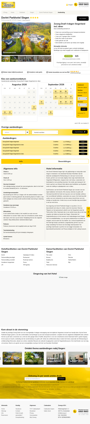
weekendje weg (43, 382)
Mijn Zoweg (33, 417)
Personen (80, 102)
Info (2, 413)
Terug (5, 12)
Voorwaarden (33, 415)
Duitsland (22, 12)
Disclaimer (33, 411)
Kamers (80, 95)
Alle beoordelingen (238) (71, 59)
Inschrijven (61, 379)
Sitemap (3, 411)
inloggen (70, 5)
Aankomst (81, 85)
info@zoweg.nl (62, 413)
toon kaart (26, 20)
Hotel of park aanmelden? (19, 414)
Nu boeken (82, 18)
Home (12, 12)
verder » (84, 109)
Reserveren (4, 415)
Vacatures (18, 409)
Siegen (32, 12)
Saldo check (47, 411)
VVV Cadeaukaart (35, 409)
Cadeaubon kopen (49, 409)
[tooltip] (88, 123)
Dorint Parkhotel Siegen (46, 12)
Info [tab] (21, 161)
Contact (18, 411)
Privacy (32, 413)
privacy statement (33, 387)
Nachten (80, 90)
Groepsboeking (20, 417)
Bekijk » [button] (83, 141)
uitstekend (68, 56)
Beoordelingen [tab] (64, 161)
